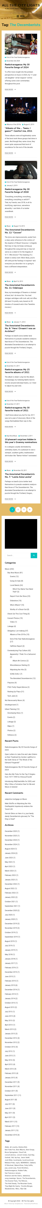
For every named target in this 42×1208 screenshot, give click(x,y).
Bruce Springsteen (11, 1152)
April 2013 (9, 1025)
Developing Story (13, 713)
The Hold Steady (10, 1183)
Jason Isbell (25, 1157)
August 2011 (9, 1100)
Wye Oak (23, 1189)
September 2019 (11, 937)
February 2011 (10, 1126)
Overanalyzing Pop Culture (17, 650)
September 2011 (11, 1095)
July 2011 (8, 1104)
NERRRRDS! (25, 1163)
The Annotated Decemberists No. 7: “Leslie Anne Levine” (20, 475)
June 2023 (9, 858)
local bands (17, 1160)
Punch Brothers (22, 1168)
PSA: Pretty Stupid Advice (17, 687)
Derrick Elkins (10, 813)
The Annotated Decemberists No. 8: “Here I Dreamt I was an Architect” (20, 328)
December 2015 (11, 972)
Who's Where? (15, 605)
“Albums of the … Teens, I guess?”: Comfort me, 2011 (18, 129)
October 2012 (10, 1047)
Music (9, 226)
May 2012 (8, 1060)
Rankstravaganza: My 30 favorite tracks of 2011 (17, 409)
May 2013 (8, 1020)
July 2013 (8, 1012)
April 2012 (9, 1064)
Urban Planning (10, 709)
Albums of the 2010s (14, 124)
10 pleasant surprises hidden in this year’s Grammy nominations (21, 441)
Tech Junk (11, 696)
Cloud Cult (22, 1152)
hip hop (17, 1157)
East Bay (31, 1155)
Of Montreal (9, 1165)
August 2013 (9, 1007)
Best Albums (20, 1150)
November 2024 (11, 844)
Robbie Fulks (22, 1170)
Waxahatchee (9, 1189)
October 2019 (10, 932)
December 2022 (11, 884)
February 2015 (10, 981)
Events (12, 576)
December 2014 (11, 990)
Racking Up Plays (14, 692)
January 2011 (10, 1130)
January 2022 (10, 897)
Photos (10, 730)
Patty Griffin (28, 1165)
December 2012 (11, 1038)
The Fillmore (22, 1181)
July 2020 (8, 915)
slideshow (26, 1176)
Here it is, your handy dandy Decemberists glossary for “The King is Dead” (19, 816)
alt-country (13, 1147)
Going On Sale (15, 581)
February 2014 (10, 994)
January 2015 (10, 985)
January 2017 (10, 963)
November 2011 (11, 1086)
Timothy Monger (26, 1186)
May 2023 (8, 862)
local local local (28, 1160)
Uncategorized (10, 705)
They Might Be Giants (12, 1186)
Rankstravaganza (11, 1170)
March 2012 (9, 1069)
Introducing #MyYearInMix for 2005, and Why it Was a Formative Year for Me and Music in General (20, 784)
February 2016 (10, 968)
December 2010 (11, 1135)
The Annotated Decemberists (21, 678)
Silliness (10, 735)
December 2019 (11, 924)
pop (6, 1168)
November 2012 (11, 1042)
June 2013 (9, 1016)
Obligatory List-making (16, 631)
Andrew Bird (22, 1147)
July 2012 (8, 1051)
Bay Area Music (12, 436)
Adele (7, 1147)
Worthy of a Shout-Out (18, 609)
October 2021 (10, 902)
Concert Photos (13, 618)
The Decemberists (28, 1178)
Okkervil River (18, 1165)
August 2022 (9, 888)
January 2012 (10, 1078)
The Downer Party (11, 1181)
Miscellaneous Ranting (18, 665)
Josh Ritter (8, 1160)
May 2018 (8, 954)
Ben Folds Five (10, 1150)
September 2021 (11, 906)
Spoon (19, 1178)
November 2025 (11, 836)
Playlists (10, 683)
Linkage (10, 626)
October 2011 (10, 1091)
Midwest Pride (10, 1163)
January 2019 (10, 950)
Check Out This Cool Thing (17, 614)
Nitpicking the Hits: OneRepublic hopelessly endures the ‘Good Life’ (19, 806)
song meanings (10, 1178)
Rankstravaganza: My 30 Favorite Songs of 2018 (17, 191)
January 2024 (10, 853)
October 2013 (10, 1003)
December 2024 (11, 840)
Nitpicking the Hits (17, 670)
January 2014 (10, 998)
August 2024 (9, 849)
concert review (22, 1155)
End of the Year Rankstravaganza (18, 57)
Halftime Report (16, 646)
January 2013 (10, 1034)
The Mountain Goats (24, 1183)
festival (7, 1157)
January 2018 (10, 959)
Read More (9, 89)
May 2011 (8, 1113)
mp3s (18, 1163)
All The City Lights (21, 5)
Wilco (17, 1189)
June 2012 (9, 1056)
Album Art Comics (19, 661)
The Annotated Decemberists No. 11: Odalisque (20, 286)
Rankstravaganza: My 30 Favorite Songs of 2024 (17, 66)
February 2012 (10, 1073)
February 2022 (10, 893)
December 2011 (11, 1082)
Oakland (32, 1163)
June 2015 (9, 976)
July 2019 (8, 946)
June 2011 (9, 1108)
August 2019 (9, 941)
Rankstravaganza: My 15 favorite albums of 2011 (17, 371)
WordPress (34, 1203)
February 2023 (10, 875)
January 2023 (10, 880)
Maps (9, 726)
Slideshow (14, 601)
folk (12, 1157)
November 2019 (11, 928)
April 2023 (9, 866)
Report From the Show (18, 596)
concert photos (10, 1155)
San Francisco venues (12, 1173)
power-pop (12, 1168)
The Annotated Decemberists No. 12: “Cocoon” (20, 231)
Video (12, 622)
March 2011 (9, 1122)
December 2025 (11, 831)
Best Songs (30, 1150)
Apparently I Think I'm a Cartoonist (23, 654)
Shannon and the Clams (13, 1176)
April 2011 (9, 1117)
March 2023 (9, 871)
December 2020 (11, 910)
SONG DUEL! (15, 674)
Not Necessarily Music (13, 700)
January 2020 (10, 919)
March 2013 (9, 1029)
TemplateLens (19, 1203)
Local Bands (14, 585)
